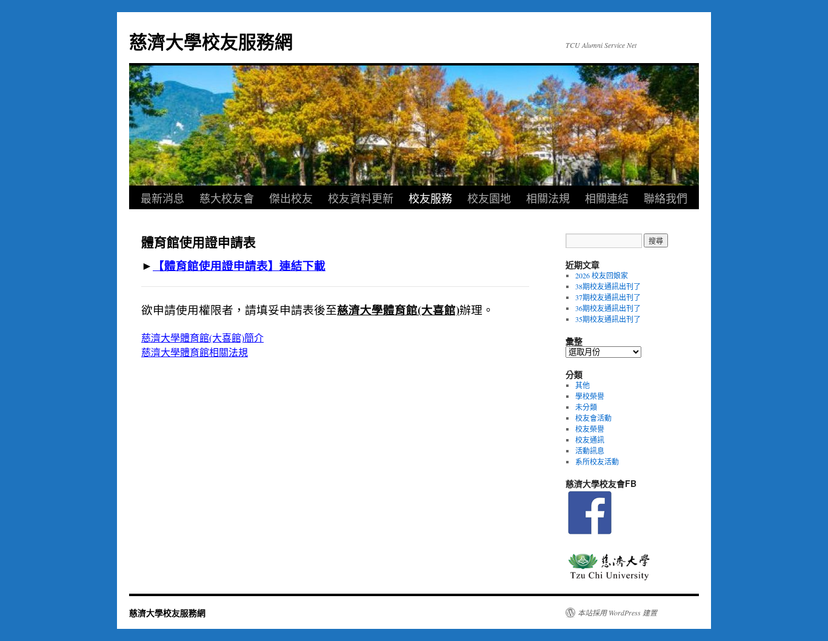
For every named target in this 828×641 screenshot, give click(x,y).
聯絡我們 (665, 198)
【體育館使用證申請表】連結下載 (239, 265)
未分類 (586, 407)
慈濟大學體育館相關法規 (194, 352)
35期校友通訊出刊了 (608, 319)
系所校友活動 (597, 461)
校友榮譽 (589, 429)
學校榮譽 (589, 396)
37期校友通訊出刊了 (608, 297)
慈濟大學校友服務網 (211, 41)
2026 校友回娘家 (601, 275)
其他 (582, 385)
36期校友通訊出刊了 (608, 308)
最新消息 (162, 198)
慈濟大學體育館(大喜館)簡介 (202, 337)
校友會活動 (593, 418)
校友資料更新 (360, 198)
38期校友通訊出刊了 (608, 286)
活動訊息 (589, 450)
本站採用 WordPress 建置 (617, 612)
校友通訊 (589, 440)
